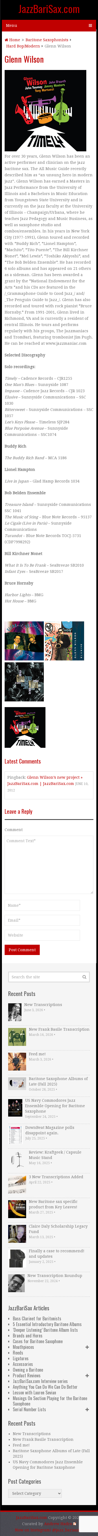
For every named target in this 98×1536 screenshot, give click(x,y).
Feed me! (37, 1054)
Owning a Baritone (28, 1369)
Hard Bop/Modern (23, 46)
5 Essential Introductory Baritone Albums (47, 1324)
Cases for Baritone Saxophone (38, 1341)
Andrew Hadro (58, 1524)
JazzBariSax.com (49, 8)
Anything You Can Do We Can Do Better (45, 1387)
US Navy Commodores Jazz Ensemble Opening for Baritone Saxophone (55, 1105)
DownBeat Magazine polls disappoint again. (49, 1130)
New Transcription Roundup (54, 1275)
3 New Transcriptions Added (56, 1177)
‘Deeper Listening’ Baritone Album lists (45, 1330)
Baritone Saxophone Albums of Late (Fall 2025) (58, 1081)
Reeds (18, 1352)
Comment (14, 830)
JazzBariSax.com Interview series (40, 1381)
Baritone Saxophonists (47, 40)
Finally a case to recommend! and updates (56, 1254)
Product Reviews (27, 1375)
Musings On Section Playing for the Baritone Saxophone (50, 1401)
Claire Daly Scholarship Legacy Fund (58, 1229)
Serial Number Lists (29, 1409)
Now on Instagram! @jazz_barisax (47, 1530)
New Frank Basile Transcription (59, 1029)
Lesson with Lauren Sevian (34, 1392)
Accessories (23, 1364)
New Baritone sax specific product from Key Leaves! (53, 1204)
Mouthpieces (23, 1347)
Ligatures (21, 1358)
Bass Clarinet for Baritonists (37, 1318)
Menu (11, 25)
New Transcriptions (43, 1004)
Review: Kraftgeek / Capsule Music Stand (55, 1155)
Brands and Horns (27, 1335)
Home (14, 40)
